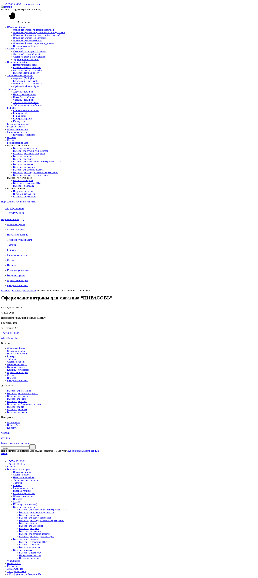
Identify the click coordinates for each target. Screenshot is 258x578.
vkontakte (5, 433)
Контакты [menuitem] (12, 566)
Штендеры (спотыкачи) (25, 134)
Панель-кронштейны (18, 62)
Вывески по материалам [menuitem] (25, 539)
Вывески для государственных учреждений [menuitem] (41, 520)
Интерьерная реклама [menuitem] (30, 555)
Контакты (32, 201)
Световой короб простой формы (29, 51)
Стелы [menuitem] (16, 501)
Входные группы (16, 126)
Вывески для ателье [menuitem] (29, 515)
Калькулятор (19, 121)
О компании (19, 201)
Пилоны (11, 137)
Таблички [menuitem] (18, 482)
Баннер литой (20, 113)
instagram (5, 438)
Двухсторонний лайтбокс (26, 59)
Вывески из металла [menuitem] (29, 547)
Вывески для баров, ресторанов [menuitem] (35, 517)
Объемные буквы (16, 27)
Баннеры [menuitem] (17, 485)
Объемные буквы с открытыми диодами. (34, 43)
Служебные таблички (24, 97)
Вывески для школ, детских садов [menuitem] (36, 536)
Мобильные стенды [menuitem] (23, 488)
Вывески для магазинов (25, 148)
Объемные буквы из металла (27, 40)
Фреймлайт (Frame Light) (26, 86)
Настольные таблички (24, 94)
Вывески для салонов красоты (28, 169)
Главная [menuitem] (11, 466)
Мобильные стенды (17, 132)
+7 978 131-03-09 (14, 4)
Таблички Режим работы (26, 102)
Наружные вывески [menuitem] (29, 558)
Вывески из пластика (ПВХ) (27, 183)
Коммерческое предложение (15, 443)
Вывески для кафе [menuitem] (28, 523)
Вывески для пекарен (18, 412)
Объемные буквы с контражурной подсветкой (36, 35)
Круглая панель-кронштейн (27, 67)
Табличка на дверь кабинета (27, 105)
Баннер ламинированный (26, 110)
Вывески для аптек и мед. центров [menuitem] (36, 512)
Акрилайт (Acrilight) (23, 78)
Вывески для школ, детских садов (30, 175)
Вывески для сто (15, 407)
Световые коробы (16, 48)
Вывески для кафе (22, 156)
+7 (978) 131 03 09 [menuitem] (16, 461)
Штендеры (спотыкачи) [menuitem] (25, 504)
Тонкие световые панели (20, 75)
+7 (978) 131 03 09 (14, 208)
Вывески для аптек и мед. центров (30, 151)
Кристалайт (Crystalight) (25, 81)
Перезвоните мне (31, 4)
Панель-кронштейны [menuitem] (23, 477)
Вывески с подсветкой (24, 196)
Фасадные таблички (23, 99)
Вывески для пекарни (24, 167)
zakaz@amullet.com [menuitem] (16, 571)
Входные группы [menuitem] (22, 491)
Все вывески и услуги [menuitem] (18, 469)
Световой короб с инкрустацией (29, 56)
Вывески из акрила (23, 180)
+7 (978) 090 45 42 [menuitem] (16, 464)
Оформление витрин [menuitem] (23, 496)
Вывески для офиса (23, 159)
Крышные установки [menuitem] (24, 493)
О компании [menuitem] (13, 560)
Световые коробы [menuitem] (22, 474)
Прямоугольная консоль (25, 65)
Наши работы (14, 425)
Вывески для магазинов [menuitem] (31, 526)
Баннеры (11, 108)
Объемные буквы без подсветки (29, 38)
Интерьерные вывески (24, 194)
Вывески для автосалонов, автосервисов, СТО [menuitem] (43, 509)
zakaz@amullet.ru (9, 338)
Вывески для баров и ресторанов (24, 404)
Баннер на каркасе (22, 118)
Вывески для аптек (17, 401)
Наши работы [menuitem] (14, 563)
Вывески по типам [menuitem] (22, 550)
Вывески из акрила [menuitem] (29, 544)
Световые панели (16, 361)
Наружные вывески (23, 191)
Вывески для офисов (17, 396)
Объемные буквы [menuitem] (22, 472)
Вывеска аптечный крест (26, 73)
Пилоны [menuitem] (17, 499)
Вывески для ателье (23, 164)
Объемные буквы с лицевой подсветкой (33, 30)
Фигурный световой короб (26, 54)
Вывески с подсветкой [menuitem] (30, 552)
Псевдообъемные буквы (25, 46)
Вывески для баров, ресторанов (29, 153)
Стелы (10, 140)
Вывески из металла (23, 186)
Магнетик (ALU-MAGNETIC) (28, 83)
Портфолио (7, 201)
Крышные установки (18, 124)
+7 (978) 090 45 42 (14, 212)
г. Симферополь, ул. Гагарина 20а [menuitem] (24, 574)
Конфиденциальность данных (83, 450)
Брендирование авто (17, 143)
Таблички (12, 89)
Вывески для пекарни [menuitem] (30, 531)
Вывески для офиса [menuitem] (29, 528)
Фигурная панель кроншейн (27, 70)
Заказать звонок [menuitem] (15, 569)
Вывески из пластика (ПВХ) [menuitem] (33, 542)
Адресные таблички (23, 91)
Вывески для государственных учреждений (35, 172)
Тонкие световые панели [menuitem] (26, 480)
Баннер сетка (19, 116)
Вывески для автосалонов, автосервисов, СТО (37, 161)
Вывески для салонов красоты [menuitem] (34, 534)
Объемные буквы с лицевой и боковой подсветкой (39, 32)
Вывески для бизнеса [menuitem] (24, 507)
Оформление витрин (17, 129)
